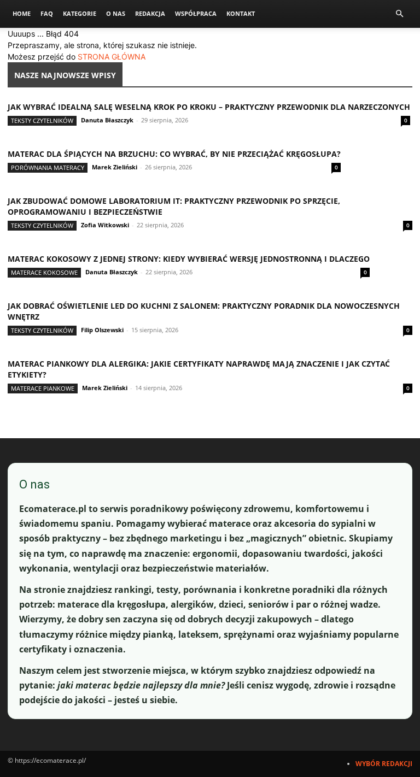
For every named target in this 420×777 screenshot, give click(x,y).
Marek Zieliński (114, 167)
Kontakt (240, 13)
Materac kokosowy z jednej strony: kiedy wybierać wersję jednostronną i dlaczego (189, 259)
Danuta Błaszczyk (107, 120)
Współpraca (196, 13)
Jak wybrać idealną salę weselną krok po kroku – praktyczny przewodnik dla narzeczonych (209, 107)
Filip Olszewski (102, 330)
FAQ (46, 13)
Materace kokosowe (44, 272)
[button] (399, 14)
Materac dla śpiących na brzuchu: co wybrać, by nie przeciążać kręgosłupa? (174, 154)
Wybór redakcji (383, 763)
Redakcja (150, 13)
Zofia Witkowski (105, 225)
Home (22, 13)
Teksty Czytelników (42, 120)
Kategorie (79, 13)
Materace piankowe (42, 388)
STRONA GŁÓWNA (111, 56)
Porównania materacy (47, 167)
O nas (115, 13)
